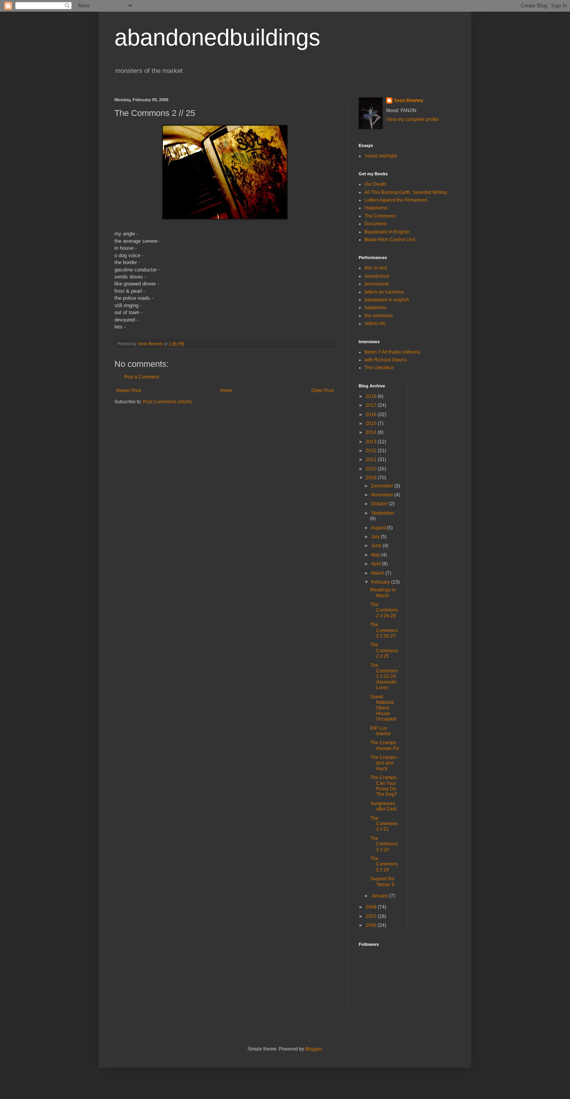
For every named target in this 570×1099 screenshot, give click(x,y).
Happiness (375, 208)
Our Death (375, 184)
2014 (372, 432)
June (377, 545)
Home (226, 390)
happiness (375, 307)
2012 (372, 450)
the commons (378, 315)
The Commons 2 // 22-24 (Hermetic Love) (384, 677)
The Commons (380, 216)
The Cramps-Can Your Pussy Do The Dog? (384, 786)
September (382, 513)
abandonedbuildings (217, 37)
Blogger (313, 1049)
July (376, 536)
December (382, 486)
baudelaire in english (386, 299)
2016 (372, 414)
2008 (372, 907)
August (379, 527)
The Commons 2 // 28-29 (384, 610)
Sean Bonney (408, 100)
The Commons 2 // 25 (384, 650)
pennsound (376, 284)
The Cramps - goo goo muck (384, 763)
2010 (372, 469)
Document (375, 223)
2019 (372, 396)
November (382, 495)
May (376, 555)
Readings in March (383, 592)
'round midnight (380, 156)
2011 (372, 459)
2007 (372, 916)
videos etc (375, 323)
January (380, 896)
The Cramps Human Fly (384, 745)
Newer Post (128, 390)
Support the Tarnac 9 (382, 881)
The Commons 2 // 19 (384, 864)
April (376, 564)
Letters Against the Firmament (395, 200)
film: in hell (375, 268)
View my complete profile (412, 119)
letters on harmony (384, 292)
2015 (372, 423)
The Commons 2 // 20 (384, 844)
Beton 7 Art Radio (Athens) (392, 352)
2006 (372, 925)
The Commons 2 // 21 (384, 824)
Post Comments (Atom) (167, 401)
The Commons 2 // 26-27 (384, 630)
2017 (372, 405)
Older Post (322, 390)
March (378, 573)
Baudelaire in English (387, 232)
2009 (372, 477)
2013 (372, 441)
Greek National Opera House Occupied (383, 708)
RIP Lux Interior (380, 731)
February (381, 582)
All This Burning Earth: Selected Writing (405, 192)
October (380, 503)
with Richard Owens (385, 360)
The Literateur (379, 367)
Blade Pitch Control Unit (389, 239)
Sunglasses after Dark (383, 806)
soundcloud (376, 276)
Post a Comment (141, 377)
